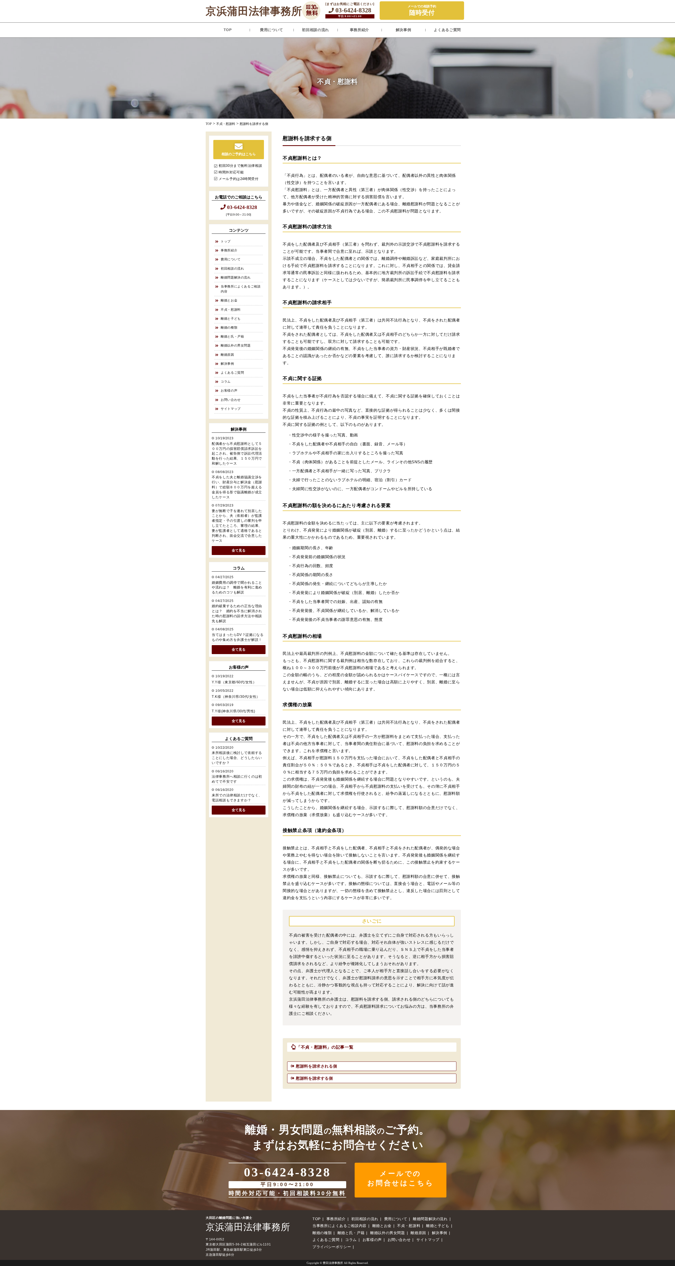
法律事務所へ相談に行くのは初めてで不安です (237, 779)
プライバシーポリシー (331, 1247)
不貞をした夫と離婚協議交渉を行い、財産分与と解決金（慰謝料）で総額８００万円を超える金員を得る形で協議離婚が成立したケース (237, 487)
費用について (271, 30)
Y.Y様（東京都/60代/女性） (234, 682)
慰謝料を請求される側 (316, 1066)
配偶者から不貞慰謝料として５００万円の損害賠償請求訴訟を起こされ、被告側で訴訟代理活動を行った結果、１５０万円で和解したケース (237, 454)
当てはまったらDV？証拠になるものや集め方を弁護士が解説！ (238, 637)
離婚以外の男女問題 (236, 345)
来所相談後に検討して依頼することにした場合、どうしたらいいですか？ (237, 758)
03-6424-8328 (352, 10)
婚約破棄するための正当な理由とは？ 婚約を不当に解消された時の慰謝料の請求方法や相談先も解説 (237, 613)
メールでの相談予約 (422, 10)
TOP (228, 30)
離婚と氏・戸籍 (232, 336)
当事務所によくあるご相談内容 (241, 289)
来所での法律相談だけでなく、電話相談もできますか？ (237, 797)
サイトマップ (231, 409)
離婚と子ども (231, 318)
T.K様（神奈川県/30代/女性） (236, 697)
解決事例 (403, 30)
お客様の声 (229, 390)
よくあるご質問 (447, 30)
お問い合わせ (231, 400)
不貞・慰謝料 (231, 309)
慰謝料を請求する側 (314, 1078)
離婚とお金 (229, 300)
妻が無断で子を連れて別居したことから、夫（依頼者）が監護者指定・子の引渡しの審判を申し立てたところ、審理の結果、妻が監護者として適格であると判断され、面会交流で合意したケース (237, 526)
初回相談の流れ (315, 30)
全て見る (238, 550)
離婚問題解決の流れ (236, 277)
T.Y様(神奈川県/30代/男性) (233, 711)
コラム (226, 381)
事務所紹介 (359, 30)
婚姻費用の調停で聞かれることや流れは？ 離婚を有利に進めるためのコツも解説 (237, 588)
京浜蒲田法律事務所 (254, 11)
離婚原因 (227, 355)
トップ (226, 241)
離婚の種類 (229, 327)
